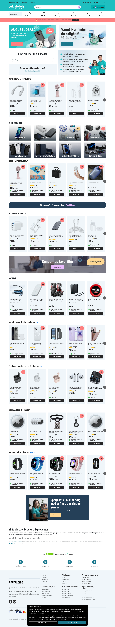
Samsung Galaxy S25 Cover (88, 597)
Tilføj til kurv (17, 113)
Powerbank (87, 16)
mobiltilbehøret (17, 541)
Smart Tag (44, 597)
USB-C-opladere (45, 593)
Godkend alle (72, 623)
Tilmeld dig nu (70, 205)
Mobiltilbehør (44, 16)
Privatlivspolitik (65, 579)
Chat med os (55, 515)
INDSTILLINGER (42, 623)
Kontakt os (44, 581)
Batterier (101, 16)
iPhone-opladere (45, 589)
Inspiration (64, 583)
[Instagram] (14, 601)
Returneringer (45, 579)
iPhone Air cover (65, 591)
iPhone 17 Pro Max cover (67, 595)
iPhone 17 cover (65, 589)
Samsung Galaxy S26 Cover (88, 591)
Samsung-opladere (46, 591)
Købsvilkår (44, 577)
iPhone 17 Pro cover (66, 593)
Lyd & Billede (73, 16)
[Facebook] (10, 601)
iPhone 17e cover (66, 597)
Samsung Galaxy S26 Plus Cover (89, 593)
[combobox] (57, 7)
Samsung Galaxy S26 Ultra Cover (89, 595)
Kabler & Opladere (58, 16)
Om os (63, 577)
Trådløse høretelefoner (47, 595)
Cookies (64, 581)
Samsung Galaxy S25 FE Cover (88, 599)
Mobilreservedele (29, 16)
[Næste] (104, 100)
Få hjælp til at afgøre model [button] (32, 71)
